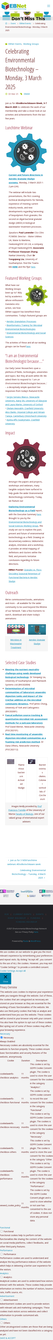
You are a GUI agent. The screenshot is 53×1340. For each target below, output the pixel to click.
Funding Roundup (26, 922)
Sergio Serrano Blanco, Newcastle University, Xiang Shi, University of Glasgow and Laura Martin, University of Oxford (26, 401)
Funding (35, 918)
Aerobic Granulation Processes (21, 321)
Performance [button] (6, 1250)
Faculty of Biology (24, 813)
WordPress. (35, 941)
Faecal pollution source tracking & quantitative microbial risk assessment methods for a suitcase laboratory (26, 719)
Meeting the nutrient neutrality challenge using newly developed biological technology (23, 673)
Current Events (22, 914)
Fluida (25, 941)
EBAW (27, 93)
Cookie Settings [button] (7, 970)
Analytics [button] (4, 1273)
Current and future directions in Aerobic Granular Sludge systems (26, 179)
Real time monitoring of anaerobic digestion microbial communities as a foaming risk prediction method (25, 738)
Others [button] (3, 1319)
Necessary (9, 1037)
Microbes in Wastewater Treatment (16, 643)
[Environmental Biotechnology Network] (14, 5)
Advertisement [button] (7, 1296)
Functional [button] (5, 1227)
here (33, 266)
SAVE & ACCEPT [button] (8, 1338)
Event (13, 23)
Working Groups (31, 43)
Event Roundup (17, 918)
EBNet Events (25, 23)
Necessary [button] (5, 1033)
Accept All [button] (21, 970)
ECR (7, 914)
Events (40, 914)
